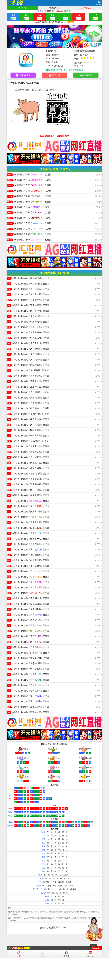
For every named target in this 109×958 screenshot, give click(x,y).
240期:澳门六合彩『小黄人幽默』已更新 (28, 468)
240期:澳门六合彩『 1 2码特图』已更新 (28, 370)
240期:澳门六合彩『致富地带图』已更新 (28, 712)
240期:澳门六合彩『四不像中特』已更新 (28, 332)
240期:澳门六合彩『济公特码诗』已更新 (28, 289)
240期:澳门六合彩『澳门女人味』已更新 (28, 425)
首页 (19, 956)
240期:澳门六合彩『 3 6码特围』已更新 (28, 441)
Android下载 (25, 75)
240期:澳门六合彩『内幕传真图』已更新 (28, 365)
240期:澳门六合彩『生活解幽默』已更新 (28, 283)
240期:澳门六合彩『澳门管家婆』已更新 (28, 349)
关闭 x (94, 945)
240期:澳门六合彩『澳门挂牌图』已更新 (28, 354)
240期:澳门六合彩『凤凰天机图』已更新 (28, 452)
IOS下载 (56, 75)
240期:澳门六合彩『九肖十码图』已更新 (28, 376)
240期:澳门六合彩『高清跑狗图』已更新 (28, 397)
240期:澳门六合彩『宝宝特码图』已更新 (28, 305)
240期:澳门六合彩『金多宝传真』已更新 (28, 446)
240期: (15, 948)
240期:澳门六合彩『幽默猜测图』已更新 (28, 430)
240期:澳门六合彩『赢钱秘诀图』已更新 (28, 707)
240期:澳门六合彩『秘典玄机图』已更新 (28, 294)
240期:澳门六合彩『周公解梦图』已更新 (28, 457)
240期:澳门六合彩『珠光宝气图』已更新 (28, 620)
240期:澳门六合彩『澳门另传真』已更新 (28, 316)
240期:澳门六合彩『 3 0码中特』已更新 (28, 414)
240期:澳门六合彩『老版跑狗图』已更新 (28, 473)
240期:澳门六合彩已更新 (29, 174)
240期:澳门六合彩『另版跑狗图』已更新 (28, 403)
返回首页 (98, 4)
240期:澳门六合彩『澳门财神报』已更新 (28, 311)
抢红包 (90, 956)
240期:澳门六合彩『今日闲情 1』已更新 (28, 408)
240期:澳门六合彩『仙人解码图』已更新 (28, 321)
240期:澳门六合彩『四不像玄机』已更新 (28, 381)
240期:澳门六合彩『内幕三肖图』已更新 (28, 463)
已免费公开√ (24, 948)
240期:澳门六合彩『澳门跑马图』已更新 (28, 359)
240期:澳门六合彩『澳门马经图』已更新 (28, 490)
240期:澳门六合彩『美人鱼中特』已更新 (28, 419)
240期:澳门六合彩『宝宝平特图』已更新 (28, 484)
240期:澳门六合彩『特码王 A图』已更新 (28, 338)
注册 (43, 956)
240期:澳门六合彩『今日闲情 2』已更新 (28, 392)
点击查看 (96, 948)
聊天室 (67, 956)
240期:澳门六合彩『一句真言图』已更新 (28, 435)
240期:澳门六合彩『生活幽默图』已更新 (28, 555)
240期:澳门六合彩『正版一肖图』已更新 (28, 387)
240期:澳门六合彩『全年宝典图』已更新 (28, 300)
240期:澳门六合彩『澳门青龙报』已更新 (28, 343)
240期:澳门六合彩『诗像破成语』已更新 (28, 479)
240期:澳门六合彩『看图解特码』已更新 (28, 278)
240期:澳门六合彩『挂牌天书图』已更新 (28, 495)
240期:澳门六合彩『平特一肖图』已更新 (28, 327)
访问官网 (87, 75)
